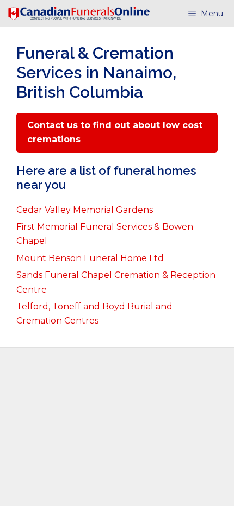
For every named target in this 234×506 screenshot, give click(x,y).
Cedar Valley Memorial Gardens (84, 210)
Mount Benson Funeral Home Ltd (90, 258)
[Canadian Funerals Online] (78, 13)
